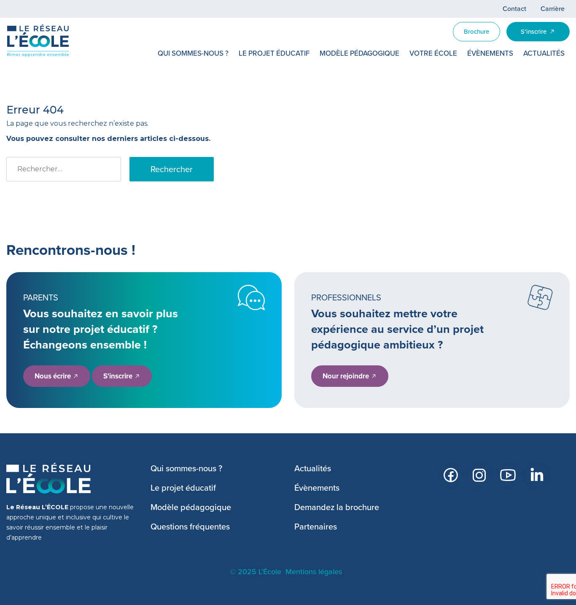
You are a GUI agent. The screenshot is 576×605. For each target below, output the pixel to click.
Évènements (490, 53)
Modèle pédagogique (359, 53)
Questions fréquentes (190, 526)
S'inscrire (118, 376)
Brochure (476, 31)
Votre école (433, 53)
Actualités (544, 53)
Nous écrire (54, 376)
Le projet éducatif (274, 53)
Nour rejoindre (347, 376)
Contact (514, 9)
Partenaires (315, 526)
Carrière (553, 9)
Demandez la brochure (336, 507)
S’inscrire (533, 31)
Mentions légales (313, 571)
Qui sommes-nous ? (193, 53)
